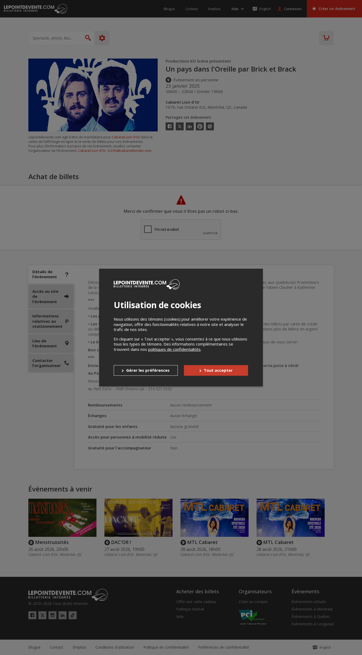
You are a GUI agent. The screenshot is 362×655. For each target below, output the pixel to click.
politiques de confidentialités (174, 349)
